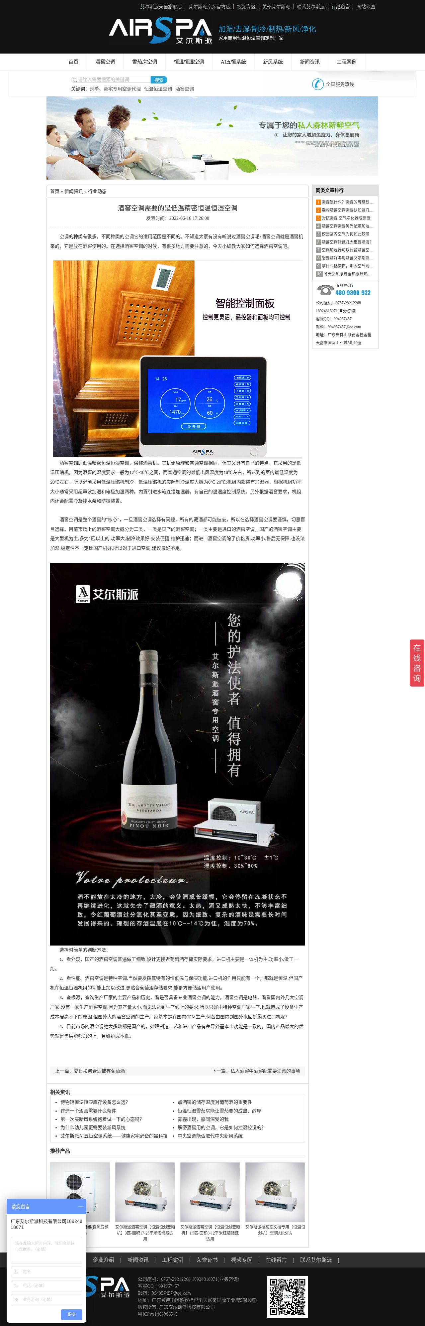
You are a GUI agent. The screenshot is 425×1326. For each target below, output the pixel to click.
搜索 (159, 80)
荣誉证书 (207, 1260)
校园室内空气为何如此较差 (343, 234)
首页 (73, 62)
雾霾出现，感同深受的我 (203, 1119)
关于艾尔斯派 (276, 6)
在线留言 (340, 6)
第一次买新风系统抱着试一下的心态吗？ (102, 1119)
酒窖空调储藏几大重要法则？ (345, 242)
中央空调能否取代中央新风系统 (210, 1135)
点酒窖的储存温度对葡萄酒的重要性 (215, 1102)
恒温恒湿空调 (189, 62)
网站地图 (366, 6)
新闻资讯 (310, 62)
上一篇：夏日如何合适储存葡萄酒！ (92, 1071)
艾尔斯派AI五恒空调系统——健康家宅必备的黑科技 (114, 1135)
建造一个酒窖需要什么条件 (88, 1110)
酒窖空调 (105, 62)
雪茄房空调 (144, 62)
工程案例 (347, 62)
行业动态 (97, 191)
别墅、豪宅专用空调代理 (115, 88)
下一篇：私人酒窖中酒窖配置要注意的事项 (256, 1071)
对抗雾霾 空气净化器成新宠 (344, 218)
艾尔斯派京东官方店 (209, 6)
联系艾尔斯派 (311, 6)
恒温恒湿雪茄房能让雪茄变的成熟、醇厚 (219, 1110)
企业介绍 (103, 1260)
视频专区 (246, 6)
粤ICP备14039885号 (158, 1314)
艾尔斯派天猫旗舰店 (161, 6)
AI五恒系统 (233, 62)
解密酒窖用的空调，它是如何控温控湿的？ (222, 1127)
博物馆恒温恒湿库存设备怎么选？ (95, 1102)
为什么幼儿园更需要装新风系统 (93, 1127)
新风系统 (273, 62)
